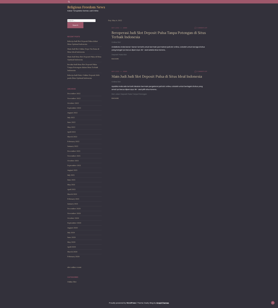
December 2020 (74, 208)
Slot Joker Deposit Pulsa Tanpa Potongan (129, 94)
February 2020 (73, 256)
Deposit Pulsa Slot (119, 54)
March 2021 (72, 194)
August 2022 (72, 113)
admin (125, 28)
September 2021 (74, 165)
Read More (115, 59)
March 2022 (72, 137)
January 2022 (72, 146)
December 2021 (73, 151)
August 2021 (72, 170)
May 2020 (71, 242)
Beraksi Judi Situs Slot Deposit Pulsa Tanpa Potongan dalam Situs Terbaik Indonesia (82, 67)
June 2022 (71, 122)
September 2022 (74, 108)
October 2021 (73, 161)
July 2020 (71, 232)
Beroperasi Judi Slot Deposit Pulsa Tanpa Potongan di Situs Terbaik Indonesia (159, 34)
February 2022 (73, 141)
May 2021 (71, 184)
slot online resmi (74, 267)
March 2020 (72, 252)
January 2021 (72, 204)
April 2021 (71, 189)
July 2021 (70, 175)
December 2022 (73, 93)
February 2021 (73, 199)
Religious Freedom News (86, 7)
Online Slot (116, 42)
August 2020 (72, 228)
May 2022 (71, 127)
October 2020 (73, 218)
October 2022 (73, 103)
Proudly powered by (122, 303)
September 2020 (74, 223)
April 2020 (71, 247)
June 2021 (71, 180)
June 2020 (71, 237)
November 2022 (74, 98)
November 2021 (73, 156)
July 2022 (71, 117)
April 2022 (71, 132)
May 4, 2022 (115, 28)
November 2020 (74, 213)
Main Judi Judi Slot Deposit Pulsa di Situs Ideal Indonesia (157, 76)
